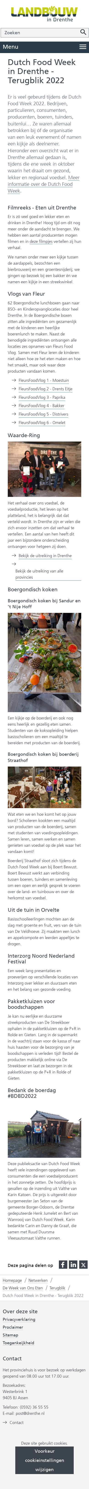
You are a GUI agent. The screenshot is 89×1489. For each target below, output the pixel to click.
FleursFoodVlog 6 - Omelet (42, 423)
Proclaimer (13, 1327)
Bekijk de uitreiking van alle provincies (39, 575)
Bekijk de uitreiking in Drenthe (45, 556)
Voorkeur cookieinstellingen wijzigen (44, 1460)
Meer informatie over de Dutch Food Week (43, 184)
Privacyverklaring (19, 1319)
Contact (17, 1422)
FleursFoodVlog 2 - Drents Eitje (45, 389)
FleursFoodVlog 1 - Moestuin (44, 381)
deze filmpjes (41, 241)
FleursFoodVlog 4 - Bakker (41, 406)
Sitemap (10, 1335)
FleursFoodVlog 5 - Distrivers (43, 414)
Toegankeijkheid (18, 1343)
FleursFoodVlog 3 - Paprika (42, 398)
